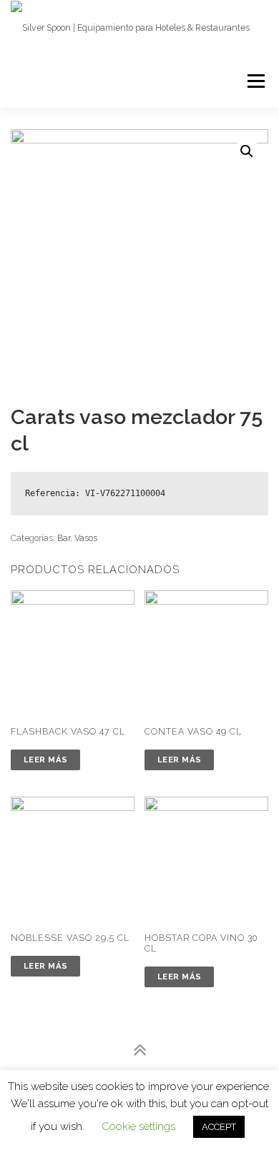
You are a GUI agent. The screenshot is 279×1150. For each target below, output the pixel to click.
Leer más (46, 760)
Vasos (85, 538)
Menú (255, 81)
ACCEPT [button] (219, 1126)
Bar (63, 538)
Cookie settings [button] (138, 1126)
